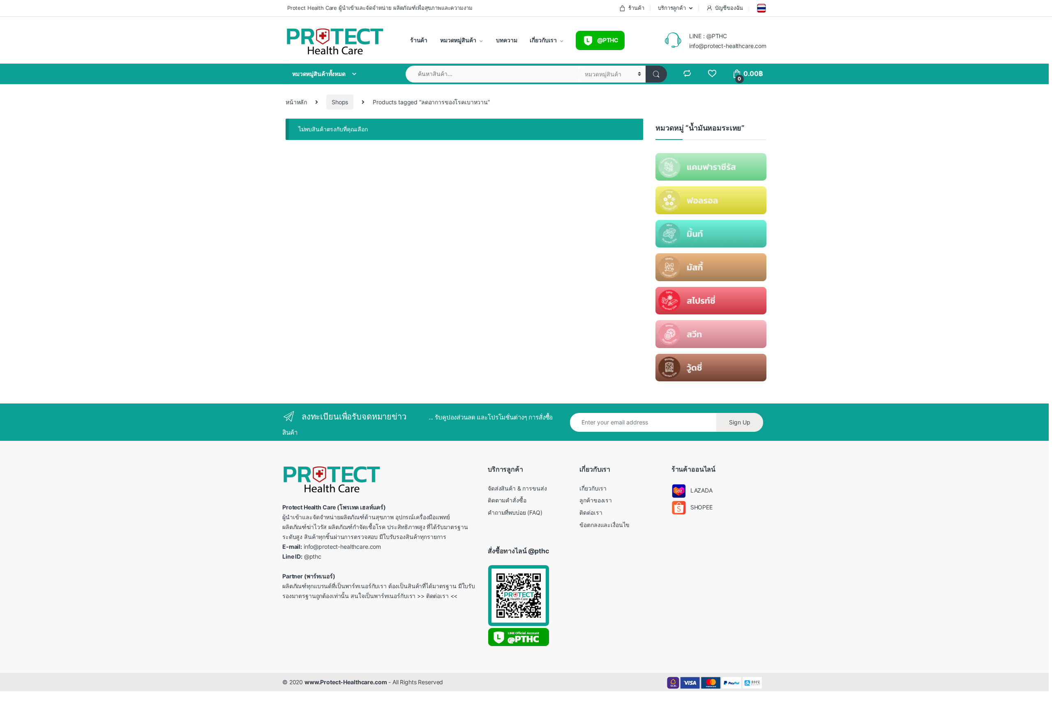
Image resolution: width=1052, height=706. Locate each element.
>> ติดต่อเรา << (437, 595)
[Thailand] (760, 8)
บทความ (506, 40)
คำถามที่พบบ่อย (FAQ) (515, 512)
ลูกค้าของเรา (595, 500)
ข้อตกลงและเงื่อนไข (604, 524)
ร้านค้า (636, 8)
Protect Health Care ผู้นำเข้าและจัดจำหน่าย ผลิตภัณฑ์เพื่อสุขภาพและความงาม (379, 8)
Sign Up (739, 422)
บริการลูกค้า (671, 8)
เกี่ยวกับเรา (543, 40)
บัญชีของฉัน (729, 8)
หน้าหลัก (296, 102)
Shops (340, 102)
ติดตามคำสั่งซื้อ (507, 500)
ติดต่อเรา (590, 512)
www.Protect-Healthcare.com (346, 681)
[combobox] (492, 74)
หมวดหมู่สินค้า (457, 40)
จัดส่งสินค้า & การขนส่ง (517, 488)
